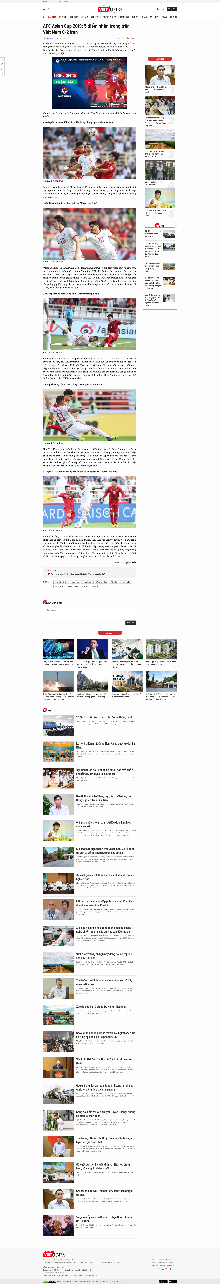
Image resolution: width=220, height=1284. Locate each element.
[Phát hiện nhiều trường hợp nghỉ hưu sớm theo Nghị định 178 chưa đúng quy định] (160, 105)
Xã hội (47, 710)
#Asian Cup (75, 582)
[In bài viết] (123, 38)
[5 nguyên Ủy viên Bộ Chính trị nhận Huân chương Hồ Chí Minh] (58, 1225)
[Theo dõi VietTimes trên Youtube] (166, 1269)
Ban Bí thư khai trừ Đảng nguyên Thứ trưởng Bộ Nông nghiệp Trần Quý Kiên (152, 300)
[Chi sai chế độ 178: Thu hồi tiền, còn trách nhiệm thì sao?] (160, 75)
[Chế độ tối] (163, 9)
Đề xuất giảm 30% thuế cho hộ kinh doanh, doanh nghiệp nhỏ (105, 877)
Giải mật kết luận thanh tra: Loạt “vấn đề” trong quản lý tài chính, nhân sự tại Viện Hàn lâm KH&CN (153, 250)
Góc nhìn (63, 17)
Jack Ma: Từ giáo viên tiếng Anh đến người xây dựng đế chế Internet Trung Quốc (92, 664)
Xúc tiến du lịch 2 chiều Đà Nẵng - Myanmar (101, 1006)
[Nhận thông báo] (158, 9)
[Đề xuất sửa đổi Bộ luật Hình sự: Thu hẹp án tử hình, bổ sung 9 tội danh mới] (58, 1172)
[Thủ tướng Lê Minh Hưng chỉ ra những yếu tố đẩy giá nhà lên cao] (58, 988)
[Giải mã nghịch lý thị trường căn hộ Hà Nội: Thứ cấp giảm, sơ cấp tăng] (92, 681)
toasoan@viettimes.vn (165, 1260)
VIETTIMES (110, 9)
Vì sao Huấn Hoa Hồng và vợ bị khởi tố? (155, 183)
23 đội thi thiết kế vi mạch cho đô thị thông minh (153, 233)
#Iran (70, 586)
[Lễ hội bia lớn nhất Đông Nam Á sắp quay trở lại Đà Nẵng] (169, 266)
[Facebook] (119, 38)
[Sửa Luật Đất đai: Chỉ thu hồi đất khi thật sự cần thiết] (58, 1067)
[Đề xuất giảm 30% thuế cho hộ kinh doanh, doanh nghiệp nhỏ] (58, 883)
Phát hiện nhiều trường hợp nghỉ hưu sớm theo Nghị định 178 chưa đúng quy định (155, 122)
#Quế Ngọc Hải (125, 582)
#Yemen (85, 586)
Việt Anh (50, 38)
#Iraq (77, 586)
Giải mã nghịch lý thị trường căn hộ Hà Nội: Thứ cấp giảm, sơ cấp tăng (91, 695)
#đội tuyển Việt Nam (61, 582)
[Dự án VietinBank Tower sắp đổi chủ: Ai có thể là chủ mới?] (127, 681)
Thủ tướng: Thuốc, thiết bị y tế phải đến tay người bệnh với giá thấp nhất (105, 1140)
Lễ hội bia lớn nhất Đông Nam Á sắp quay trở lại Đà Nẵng (152, 267)
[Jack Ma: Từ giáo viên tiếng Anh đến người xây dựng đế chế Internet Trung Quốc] (92, 649)
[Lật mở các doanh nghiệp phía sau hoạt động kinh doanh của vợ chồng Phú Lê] (58, 909)
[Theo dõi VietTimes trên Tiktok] (170, 1269)
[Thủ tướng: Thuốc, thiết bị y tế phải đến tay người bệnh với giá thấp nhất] (58, 1146)
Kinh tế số (74, 17)
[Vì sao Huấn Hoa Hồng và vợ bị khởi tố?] (160, 170)
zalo (163, 1269)
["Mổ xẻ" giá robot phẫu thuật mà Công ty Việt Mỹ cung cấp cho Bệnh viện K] (127, 649)
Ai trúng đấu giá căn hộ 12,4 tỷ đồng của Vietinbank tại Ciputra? (161, 663)
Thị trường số (109, 17)
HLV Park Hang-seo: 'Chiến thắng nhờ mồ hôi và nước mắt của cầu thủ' (76, 574)
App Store (163, 1281)
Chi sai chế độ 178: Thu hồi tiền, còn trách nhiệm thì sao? (156, 89)
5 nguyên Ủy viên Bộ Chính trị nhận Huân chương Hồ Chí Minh (104, 1219)
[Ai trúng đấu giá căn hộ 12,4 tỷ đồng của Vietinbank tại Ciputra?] (161, 649)
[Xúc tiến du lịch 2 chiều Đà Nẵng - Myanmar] (58, 1015)
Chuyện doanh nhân (150, 17)
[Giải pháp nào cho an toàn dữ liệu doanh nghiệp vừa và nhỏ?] (160, 198)
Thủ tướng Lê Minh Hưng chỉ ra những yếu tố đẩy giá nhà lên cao (104, 982)
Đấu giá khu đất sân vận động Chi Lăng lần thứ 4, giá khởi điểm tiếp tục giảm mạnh (104, 1087)
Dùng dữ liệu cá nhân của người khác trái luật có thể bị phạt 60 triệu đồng (58, 663)
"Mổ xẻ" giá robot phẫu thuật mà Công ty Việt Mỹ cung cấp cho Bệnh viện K (126, 664)
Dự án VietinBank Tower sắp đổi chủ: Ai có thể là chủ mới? (127, 695)
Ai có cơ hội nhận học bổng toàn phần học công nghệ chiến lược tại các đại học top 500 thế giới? (104, 929)
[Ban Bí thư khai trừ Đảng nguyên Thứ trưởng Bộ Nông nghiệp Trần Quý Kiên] (169, 298)
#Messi (94, 586)
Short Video (123, 17)
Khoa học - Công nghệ (90, 17)
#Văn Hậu (113, 582)
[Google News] (131, 38)
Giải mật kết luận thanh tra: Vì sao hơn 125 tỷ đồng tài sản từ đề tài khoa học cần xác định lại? (105, 850)
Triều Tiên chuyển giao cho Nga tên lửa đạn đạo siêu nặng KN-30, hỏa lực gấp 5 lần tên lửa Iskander (58, 696)
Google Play (173, 1281)
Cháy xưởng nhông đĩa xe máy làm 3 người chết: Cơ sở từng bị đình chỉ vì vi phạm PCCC (105, 1034)
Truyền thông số (169, 17)
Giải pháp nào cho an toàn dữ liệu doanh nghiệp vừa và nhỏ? (155, 213)
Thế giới (135, 17)
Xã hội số (52, 17)
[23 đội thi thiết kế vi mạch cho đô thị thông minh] (169, 234)
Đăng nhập (172, 9)
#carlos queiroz (60, 586)
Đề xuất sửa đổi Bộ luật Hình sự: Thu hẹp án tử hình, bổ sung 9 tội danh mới (103, 1166)
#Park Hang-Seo (101, 582)
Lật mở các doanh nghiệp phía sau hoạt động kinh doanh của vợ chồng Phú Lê (105, 903)
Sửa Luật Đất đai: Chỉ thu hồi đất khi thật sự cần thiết (104, 1061)
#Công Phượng (87, 582)
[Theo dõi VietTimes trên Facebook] (159, 1269)
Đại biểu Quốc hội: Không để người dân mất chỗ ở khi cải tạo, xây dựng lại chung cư (153, 283)
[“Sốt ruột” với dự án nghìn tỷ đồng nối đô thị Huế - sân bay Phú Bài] (160, 139)
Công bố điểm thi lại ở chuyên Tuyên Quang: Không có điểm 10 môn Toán (105, 1113)
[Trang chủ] (44, 17)
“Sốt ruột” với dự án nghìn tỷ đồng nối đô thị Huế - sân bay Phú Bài (155, 154)
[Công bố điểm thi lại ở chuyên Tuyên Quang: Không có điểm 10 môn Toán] (58, 1120)
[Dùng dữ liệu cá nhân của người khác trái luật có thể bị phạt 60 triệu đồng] (58, 649)
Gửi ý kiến (130, 623)
